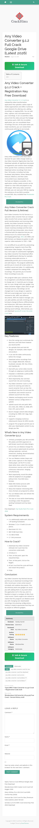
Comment (8, 712)
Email (7, 745)
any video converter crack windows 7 (16, 681)
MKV (22, 237)
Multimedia (17, 666)
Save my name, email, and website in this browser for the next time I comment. (18, 766)
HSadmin (7, 56)
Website (7, 754)
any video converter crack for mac (20, 669)
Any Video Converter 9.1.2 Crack (15, 100)
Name (7, 737)
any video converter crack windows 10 (16, 678)
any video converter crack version (15, 675)
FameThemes (25, 823)
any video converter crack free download (17, 672)
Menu (10, 2)
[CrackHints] (20, 18)
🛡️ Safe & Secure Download (19, 66)
